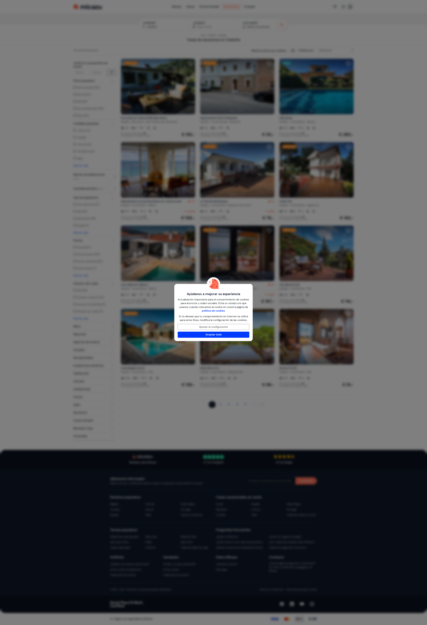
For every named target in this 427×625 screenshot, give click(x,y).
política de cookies (213, 310)
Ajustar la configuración (213, 327)
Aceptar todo (213, 334)
